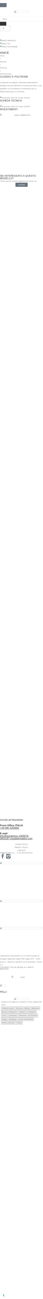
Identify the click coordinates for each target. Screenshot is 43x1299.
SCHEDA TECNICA (11, 100)
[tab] (8, 1008)
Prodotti (3, 62)
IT (3, 28)
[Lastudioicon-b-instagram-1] (8, 856)
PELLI (3, 991)
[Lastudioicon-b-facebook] (2, 856)
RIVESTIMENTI (9, 109)
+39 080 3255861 (9, 827)
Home (2, 56)
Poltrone (3, 68)
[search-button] (3, 24)
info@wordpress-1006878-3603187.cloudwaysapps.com (16, 837)
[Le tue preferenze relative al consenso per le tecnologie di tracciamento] (4, 1295)
